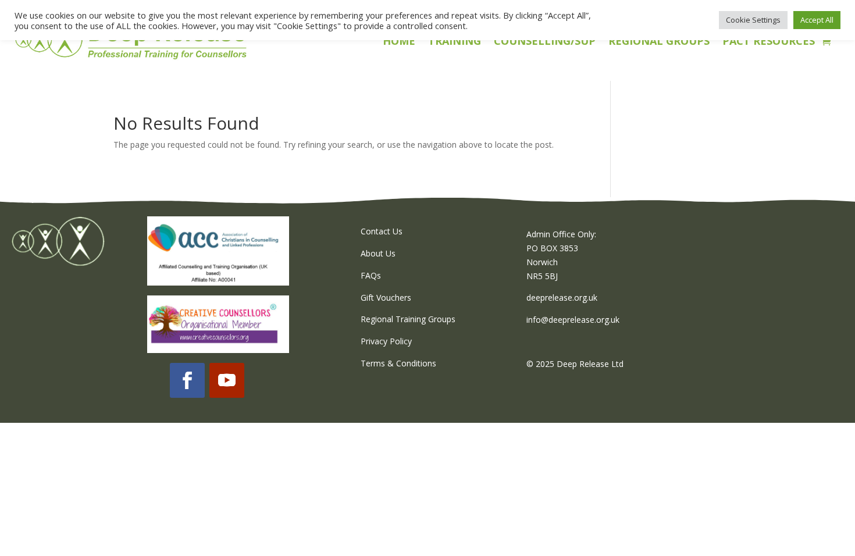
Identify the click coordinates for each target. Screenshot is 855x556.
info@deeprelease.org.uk (572, 319)
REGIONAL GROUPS (659, 42)
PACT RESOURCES (768, 42)
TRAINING (454, 42)
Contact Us (381, 231)
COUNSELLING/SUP (545, 42)
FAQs (371, 275)
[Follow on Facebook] (187, 380)
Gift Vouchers (386, 297)
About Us (378, 253)
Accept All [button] (816, 20)
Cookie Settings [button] (753, 20)
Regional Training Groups (408, 319)
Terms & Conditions (398, 363)
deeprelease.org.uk (561, 297)
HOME (399, 42)
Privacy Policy (386, 341)
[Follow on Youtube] (226, 380)
